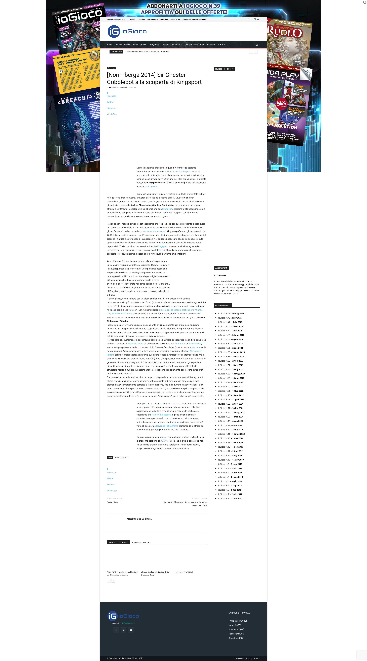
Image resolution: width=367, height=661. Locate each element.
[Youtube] (258, 19)
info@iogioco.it (128, 623)
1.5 (216, 164)
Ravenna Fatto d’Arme (167, 426)
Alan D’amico (194, 343)
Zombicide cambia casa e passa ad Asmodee (147, 51)
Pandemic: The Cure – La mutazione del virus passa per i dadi (185, 504)
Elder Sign (164, 309)
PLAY (163, 440)
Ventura (179, 343)
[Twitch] (255, 19)
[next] (255, 51)
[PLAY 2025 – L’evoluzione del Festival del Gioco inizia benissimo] (122, 559)
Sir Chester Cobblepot (178, 171)
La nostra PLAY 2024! (184, 572)
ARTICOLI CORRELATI (118, 542)
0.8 (217, 152)
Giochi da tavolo (121, 458)
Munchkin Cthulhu (121, 313)
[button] (256, 44)
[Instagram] (251, 19)
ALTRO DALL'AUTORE (141, 542)
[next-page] (113, 581)
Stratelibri (153, 186)
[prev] (251, 51)
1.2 (216, 160)
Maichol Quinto (135, 343)
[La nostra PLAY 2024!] (191, 559)
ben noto (196, 347)
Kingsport (162, 246)
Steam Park (112, 502)
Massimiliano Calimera (118, 88)
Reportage (111, 68)
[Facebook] (248, 19)
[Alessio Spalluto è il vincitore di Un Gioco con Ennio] (156, 559)
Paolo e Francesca (161, 414)
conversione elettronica (151, 231)
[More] (157, 118)
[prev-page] (109, 581)
